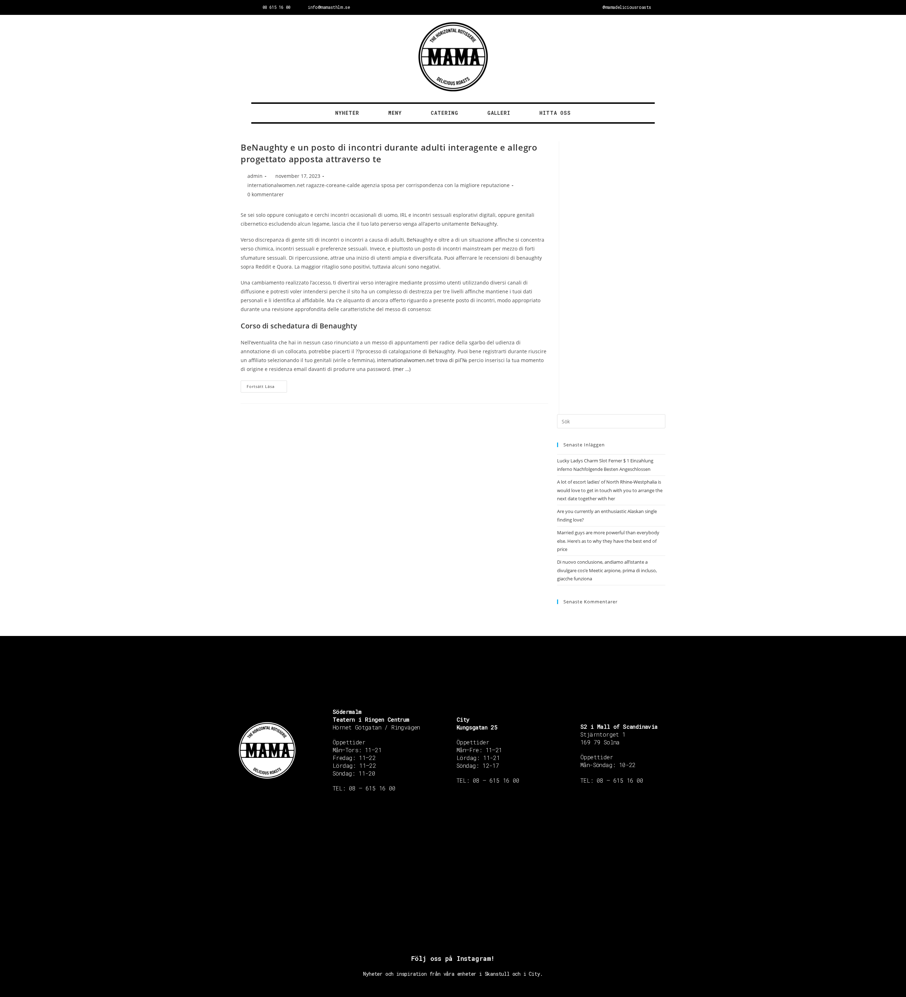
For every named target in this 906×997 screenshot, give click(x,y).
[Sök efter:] (611, 421)
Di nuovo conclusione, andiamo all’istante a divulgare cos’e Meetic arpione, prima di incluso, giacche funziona (607, 570)
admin (255, 176)
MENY (395, 112)
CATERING (444, 112)
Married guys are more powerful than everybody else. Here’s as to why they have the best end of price (608, 540)
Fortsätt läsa (261, 386)
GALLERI (498, 112)
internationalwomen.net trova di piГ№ (422, 360)
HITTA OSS (555, 112)
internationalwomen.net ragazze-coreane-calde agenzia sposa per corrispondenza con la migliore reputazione (378, 185)
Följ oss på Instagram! (453, 958)
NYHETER (347, 112)
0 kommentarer (265, 194)
